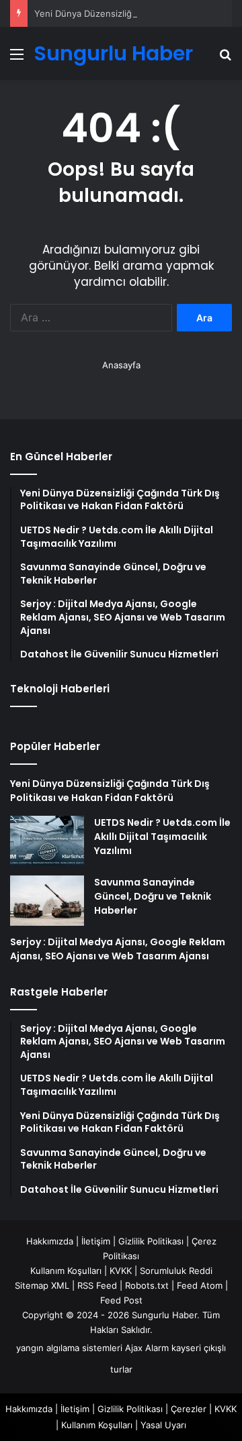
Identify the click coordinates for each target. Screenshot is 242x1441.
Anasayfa (121, 365)
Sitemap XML (42, 1285)
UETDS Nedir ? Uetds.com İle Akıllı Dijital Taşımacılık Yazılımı (162, 836)
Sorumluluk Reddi (176, 1270)
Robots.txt (147, 1285)
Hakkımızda (49, 1241)
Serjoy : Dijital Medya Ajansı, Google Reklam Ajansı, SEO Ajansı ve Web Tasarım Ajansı (117, 949)
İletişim (95, 1241)
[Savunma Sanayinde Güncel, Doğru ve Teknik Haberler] (47, 900)
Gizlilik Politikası (151, 1241)
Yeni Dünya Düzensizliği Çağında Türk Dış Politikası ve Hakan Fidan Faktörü (110, 790)
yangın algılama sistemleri (69, 1347)
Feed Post (121, 1300)
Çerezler (188, 1408)
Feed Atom (200, 1285)
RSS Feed (97, 1285)
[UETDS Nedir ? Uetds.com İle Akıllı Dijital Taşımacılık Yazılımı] (47, 841)
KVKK (121, 1270)
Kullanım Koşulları (66, 1270)
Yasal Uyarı (163, 1425)
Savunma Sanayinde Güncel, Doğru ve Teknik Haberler (152, 896)
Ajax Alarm (147, 1347)
